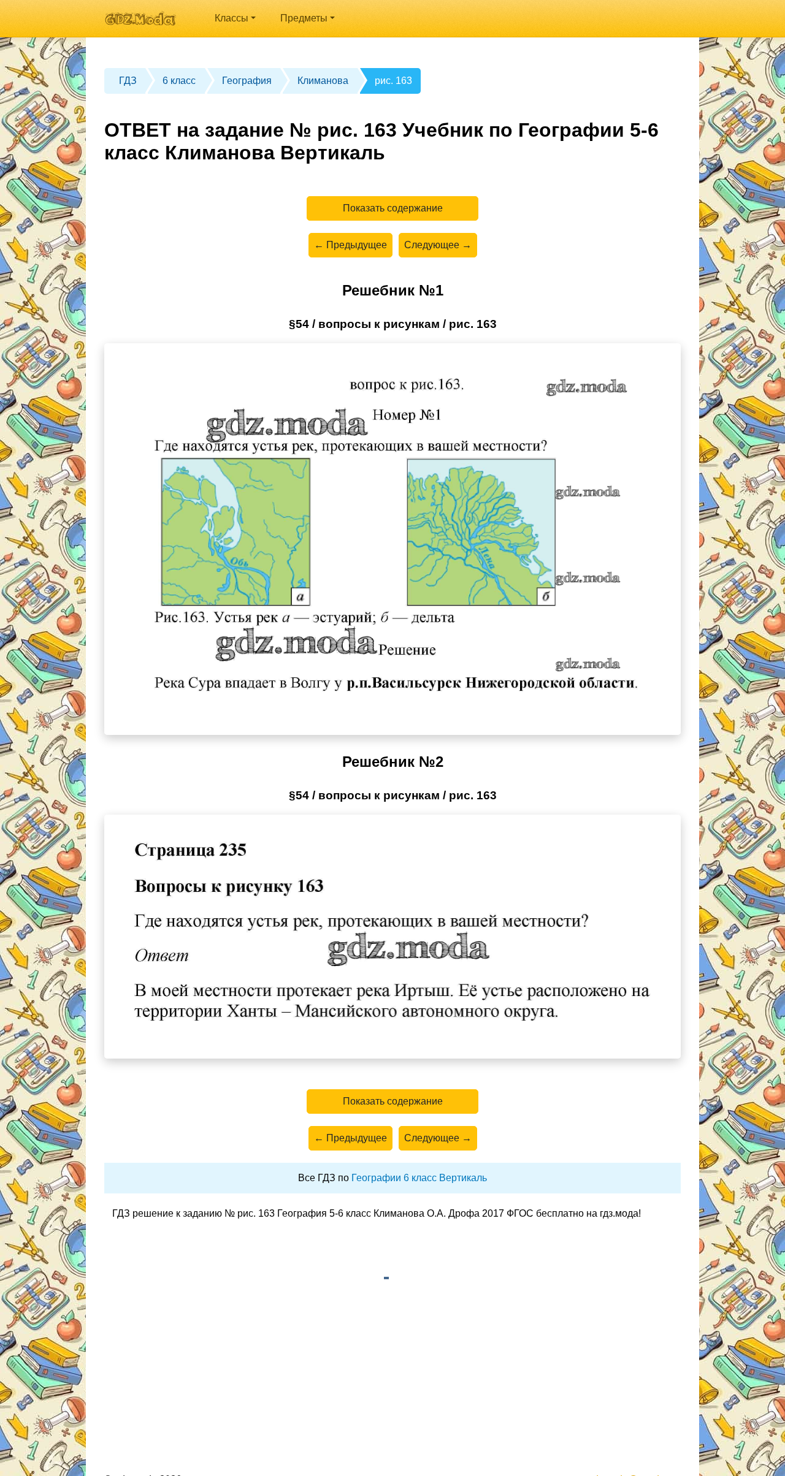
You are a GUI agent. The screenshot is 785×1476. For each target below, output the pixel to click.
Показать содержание (393, 208)
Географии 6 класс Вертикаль (419, 1178)
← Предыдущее (350, 245)
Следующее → (438, 245)
